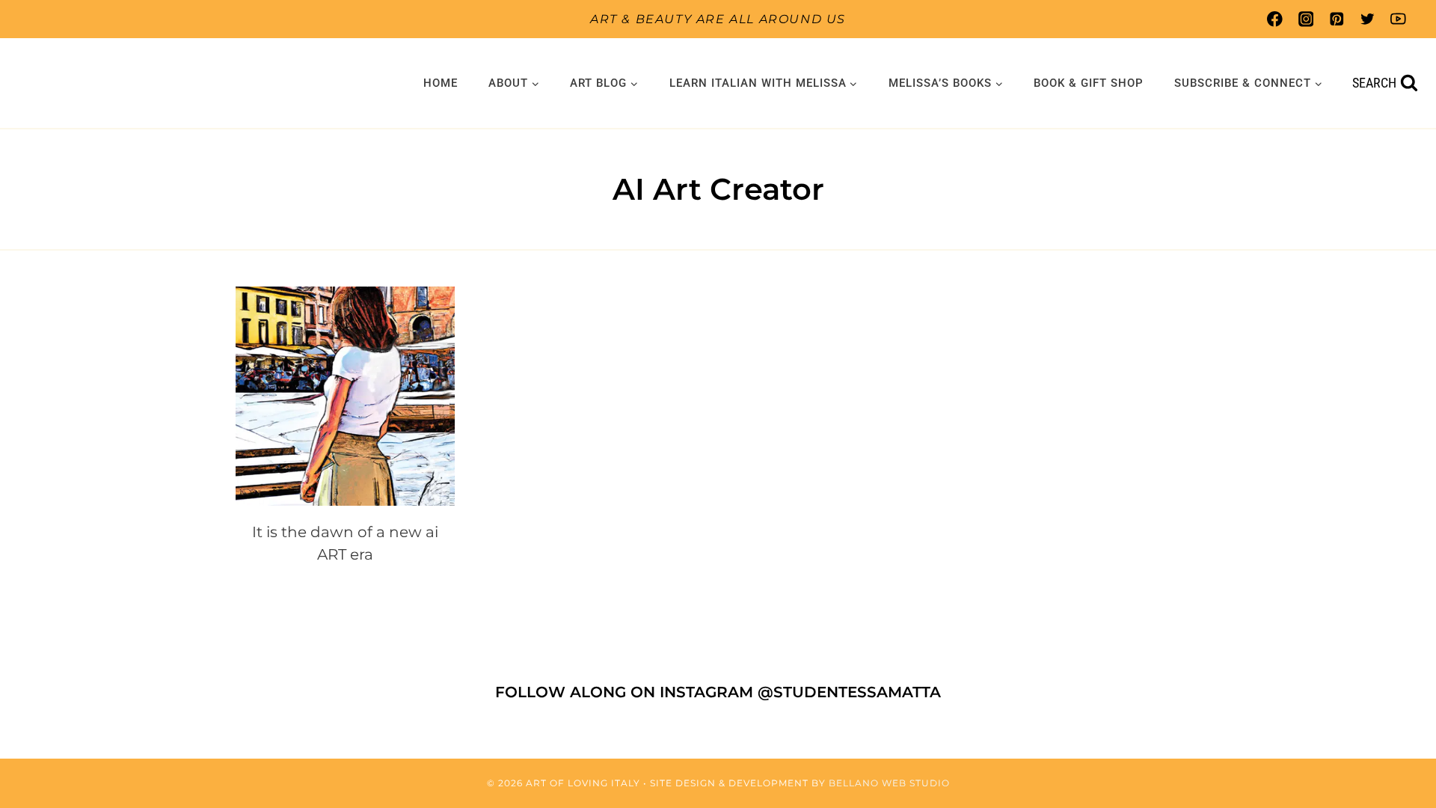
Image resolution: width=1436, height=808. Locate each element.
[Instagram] (1305, 19)
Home (440, 83)
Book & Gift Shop (1089, 83)
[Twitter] (1367, 19)
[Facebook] (1274, 19)
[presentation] (345, 396)
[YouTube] (1398, 19)
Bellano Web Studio (889, 783)
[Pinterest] (1336, 19)
